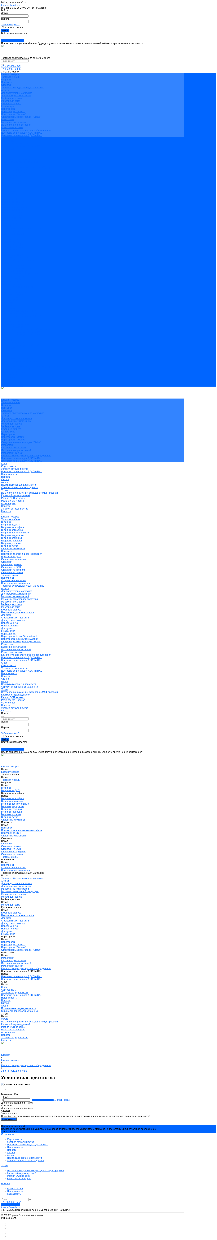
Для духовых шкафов (13, 295)
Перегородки (8, 109)
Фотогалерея (8, 377)
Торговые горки (9, 249)
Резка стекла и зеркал (13, 175)
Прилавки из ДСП (11, 231)
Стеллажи (6, 85)
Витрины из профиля (12, 202)
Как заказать (14, 1194)
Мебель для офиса (11, 98)
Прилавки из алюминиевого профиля (21, 228)
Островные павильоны (13, 255)
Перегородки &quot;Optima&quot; (19, 311)
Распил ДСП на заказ (13, 172)
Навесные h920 (9, 300)
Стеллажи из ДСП (11, 241)
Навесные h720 (9, 297)
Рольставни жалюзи (12, 127)
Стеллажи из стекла (12, 247)
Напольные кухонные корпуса (17, 287)
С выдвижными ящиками (15, 292)
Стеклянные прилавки (13, 233)
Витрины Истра (9, 220)
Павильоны (7, 252)
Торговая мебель (10, 77)
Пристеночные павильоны (15, 257)
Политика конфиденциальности (18, 159)
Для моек (6, 289)
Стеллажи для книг (11, 239)
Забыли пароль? (10, 24)
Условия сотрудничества (14, 143)
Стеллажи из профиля (13, 244)
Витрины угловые (11, 218)
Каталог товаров (10, 191)
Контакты (6, 385)
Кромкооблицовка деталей (15, 170)
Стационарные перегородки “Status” (21, 117)
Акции (4, 156)
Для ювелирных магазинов (16, 95)
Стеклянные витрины (13, 223)
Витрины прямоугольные (15, 207)
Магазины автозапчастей (15, 271)
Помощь (5, 1183)
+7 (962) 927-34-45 (11, 69)
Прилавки (6, 82)
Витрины (6, 79)
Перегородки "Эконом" (13, 114)
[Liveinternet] (5, 36)
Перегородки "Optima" (13, 111)
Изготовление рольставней (16, 125)
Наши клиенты (9, 148)
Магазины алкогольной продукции (20, 273)
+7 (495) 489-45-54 (11, 66)
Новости (5, 151)
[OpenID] (8, 36)
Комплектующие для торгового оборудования (26, 130)
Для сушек (7, 303)
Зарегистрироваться (12, 40)
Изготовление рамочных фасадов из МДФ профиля (29, 167)
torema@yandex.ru (11, 5)
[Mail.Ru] (3, 36)
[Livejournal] (1, 36)
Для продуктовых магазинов (16, 93)
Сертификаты (8, 140)
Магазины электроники (13, 276)
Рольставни (7, 119)
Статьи (5, 154)
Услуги (4, 364)
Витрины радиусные (12, 210)
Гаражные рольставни (13, 122)
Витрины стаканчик (11, 212)
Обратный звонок (10, 1204)
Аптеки (5, 90)
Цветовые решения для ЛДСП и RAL (21, 133)
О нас (4, 337)
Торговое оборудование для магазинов (22, 87)
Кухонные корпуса (11, 103)
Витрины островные (12, 204)
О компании (7, 1134)
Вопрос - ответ (15, 1188)
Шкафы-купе (8, 106)
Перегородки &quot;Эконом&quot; (19, 313)
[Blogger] (7, 36)
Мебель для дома (10, 101)
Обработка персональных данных (19, 162)
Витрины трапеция (11, 215)
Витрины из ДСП (10, 199)
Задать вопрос (9, 1119)
